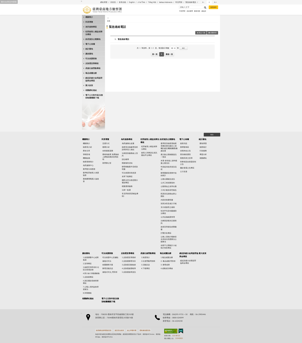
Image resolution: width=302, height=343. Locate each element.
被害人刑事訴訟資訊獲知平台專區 (149, 154)
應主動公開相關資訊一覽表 (169, 156)
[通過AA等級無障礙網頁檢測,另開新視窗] (170, 331)
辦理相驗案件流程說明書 (130, 168)
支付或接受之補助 (168, 207)
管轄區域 (86, 154)
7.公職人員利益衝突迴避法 (91, 288)
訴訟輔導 (190, 11)
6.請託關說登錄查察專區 (91, 282)
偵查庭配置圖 (107, 151)
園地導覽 (203, 143)
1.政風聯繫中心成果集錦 (91, 259)
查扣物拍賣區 (185, 154)
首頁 (108, 21)
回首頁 (113, 2)
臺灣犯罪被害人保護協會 (91, 174)
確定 (183, 48)
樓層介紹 (105, 147)
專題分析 (203, 154)
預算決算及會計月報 (169, 204)
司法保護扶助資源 (129, 173)
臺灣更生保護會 (89, 169)
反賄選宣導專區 (92, 63)
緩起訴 (203, 11)
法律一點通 (126, 190)
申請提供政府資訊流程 (169, 168)
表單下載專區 (127, 176)
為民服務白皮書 (128, 143)
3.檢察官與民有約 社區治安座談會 (91, 268)
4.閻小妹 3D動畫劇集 (91, 273)
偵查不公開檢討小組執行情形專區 (169, 247)
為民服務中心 (88, 165)
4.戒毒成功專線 (167, 268)
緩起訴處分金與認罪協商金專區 (93, 79)
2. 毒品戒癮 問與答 (168, 261)
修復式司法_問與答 (109, 272)
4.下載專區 (145, 268)
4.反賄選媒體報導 (129, 268)
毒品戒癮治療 (91, 73)
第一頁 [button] (154, 54)
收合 (212, 135)
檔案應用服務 (127, 186)
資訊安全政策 (119, 330)
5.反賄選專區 (88, 277)
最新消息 (197, 11)
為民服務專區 (91, 27)
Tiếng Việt (152, 2)
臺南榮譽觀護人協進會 (91, 180)
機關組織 (86, 158)
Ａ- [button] (203, 2)
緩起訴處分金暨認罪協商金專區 (188, 262)
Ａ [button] (209, 2)
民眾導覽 (89, 22)
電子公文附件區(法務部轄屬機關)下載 (94, 96)
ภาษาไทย (141, 2)
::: (81, 1)
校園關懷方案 (107, 265)
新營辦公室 (106, 163)
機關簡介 (89, 17)
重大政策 (89, 85)
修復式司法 (106, 261)
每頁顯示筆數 (164, 48)
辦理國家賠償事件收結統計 (169, 174)
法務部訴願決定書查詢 (169, 222)
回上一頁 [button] (202, 33)
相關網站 (203, 158)
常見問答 (178, 2)
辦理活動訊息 (107, 268)
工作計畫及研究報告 (169, 190)
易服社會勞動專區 (93, 68)
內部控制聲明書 (167, 200)
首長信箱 (122, 2)
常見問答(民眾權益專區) (130, 195)
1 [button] (161, 54)
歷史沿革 (86, 151)
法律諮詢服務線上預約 (130, 154)
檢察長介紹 (87, 147)
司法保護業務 (91, 59)
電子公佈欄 (90, 44)
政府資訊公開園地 (93, 39)
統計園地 (89, 49)
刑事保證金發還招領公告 (188, 163)
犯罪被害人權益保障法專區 (93, 33)
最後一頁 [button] (169, 54)
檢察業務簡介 (88, 162)
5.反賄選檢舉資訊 (129, 272)
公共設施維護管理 (168, 217)
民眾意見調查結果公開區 (169, 195)
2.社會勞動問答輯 (148, 261)
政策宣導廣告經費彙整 (169, 228)
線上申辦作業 (131, 330)
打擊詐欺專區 (166, 233)
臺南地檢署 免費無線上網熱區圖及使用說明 (110, 157)
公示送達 (183, 172)
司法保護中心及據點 (110, 257)
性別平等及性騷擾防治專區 (169, 212)
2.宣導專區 (87, 264)
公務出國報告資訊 (168, 179)
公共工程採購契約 (168, 183)
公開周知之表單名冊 (169, 186)
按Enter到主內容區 (9, 2)
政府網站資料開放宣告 (103, 330)
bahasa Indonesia (165, 2)
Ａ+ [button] (215, 2)
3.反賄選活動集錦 (129, 265)
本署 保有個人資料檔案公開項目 (169, 162)
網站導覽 (103, 2)
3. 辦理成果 (165, 265)
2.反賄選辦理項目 (129, 261)
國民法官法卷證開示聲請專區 (130, 181)
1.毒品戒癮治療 (167, 257)
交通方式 (105, 143)
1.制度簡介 (145, 257)
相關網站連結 (91, 90)
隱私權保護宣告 (145, 330)
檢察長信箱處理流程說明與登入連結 (130, 148)
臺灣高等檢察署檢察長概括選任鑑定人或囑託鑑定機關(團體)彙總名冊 (169, 147)
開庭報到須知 (127, 163)
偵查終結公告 (185, 151)
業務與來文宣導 (186, 158)
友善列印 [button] (213, 33)
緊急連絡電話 (190, 2)
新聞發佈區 (184, 147)
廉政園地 (89, 54)
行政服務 (203, 151)
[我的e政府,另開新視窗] (181, 331)
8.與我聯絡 (87, 293)
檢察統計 (203, 147)
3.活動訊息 (145, 265)
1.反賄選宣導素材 (129, 257)
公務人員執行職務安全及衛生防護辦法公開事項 (169, 239)
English (132, 2)
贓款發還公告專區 (187, 168)
